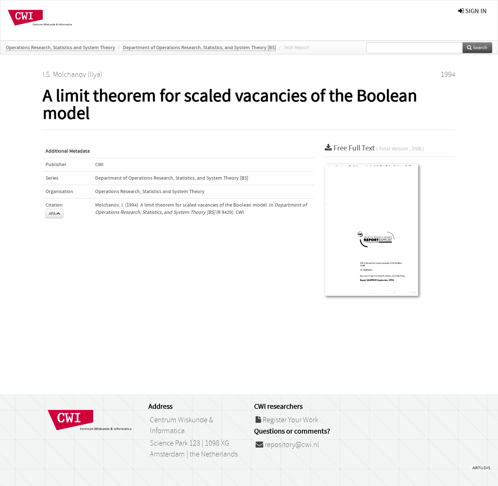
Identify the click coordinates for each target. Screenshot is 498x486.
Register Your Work (289, 420)
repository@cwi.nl (291, 444)
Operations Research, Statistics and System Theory (60, 48)
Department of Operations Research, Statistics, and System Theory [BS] (199, 48)
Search (479, 48)
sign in (475, 11)
